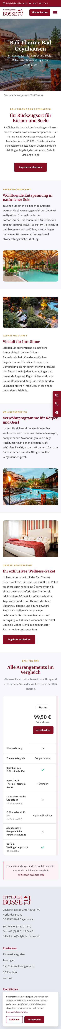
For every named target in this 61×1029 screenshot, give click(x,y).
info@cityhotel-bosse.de (16, 3)
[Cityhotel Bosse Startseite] (13, 12)
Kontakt (7, 978)
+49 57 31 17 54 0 (40, 3)
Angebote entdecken (30, 167)
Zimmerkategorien (14, 954)
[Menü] (55, 12)
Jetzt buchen (43, 730)
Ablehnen (14, 1019)
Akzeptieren (34, 1019)
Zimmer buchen (40, 12)
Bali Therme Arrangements (19, 966)
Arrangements (22, 95)
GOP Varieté (10, 972)
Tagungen (9, 960)
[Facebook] (57, 412)
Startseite (8, 95)
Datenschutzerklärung (16, 1012)
